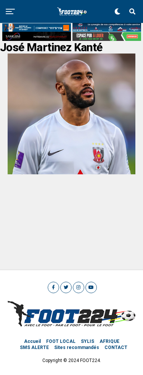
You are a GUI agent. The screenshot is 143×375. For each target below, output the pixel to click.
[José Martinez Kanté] (71, 172)
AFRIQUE (109, 341)
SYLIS (87, 341)
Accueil (32, 341)
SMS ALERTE (34, 347)
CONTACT (115, 347)
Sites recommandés (76, 347)
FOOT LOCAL (61, 341)
